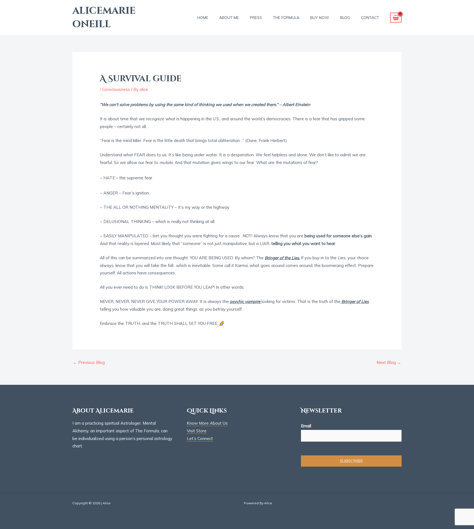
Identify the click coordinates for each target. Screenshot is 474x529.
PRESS (256, 17)
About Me (229, 17)
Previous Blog (89, 362)
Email (307, 425)
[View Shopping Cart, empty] (396, 18)
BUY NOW (319, 17)
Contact (370, 17)
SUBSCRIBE (351, 461)
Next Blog (389, 362)
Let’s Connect (200, 438)
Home (202, 17)
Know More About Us (207, 423)
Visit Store (197, 430)
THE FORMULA (286, 17)
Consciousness (116, 89)
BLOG (345, 17)
